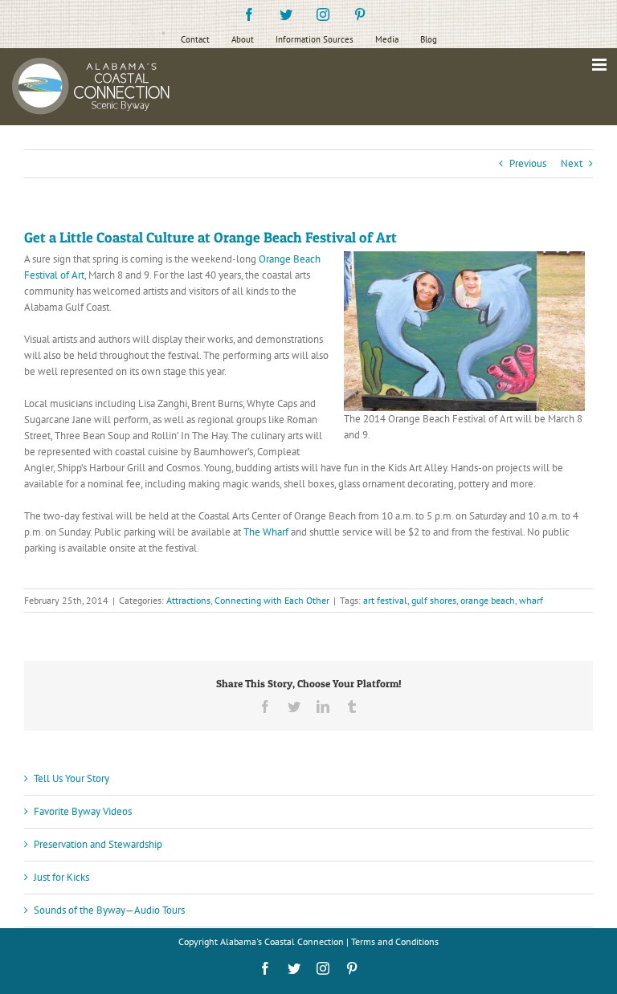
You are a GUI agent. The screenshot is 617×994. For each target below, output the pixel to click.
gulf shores (433, 600)
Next (571, 163)
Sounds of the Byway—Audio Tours (109, 910)
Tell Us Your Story (71, 778)
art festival (385, 600)
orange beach (487, 600)
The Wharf (265, 532)
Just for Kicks (61, 877)
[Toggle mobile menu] (600, 64)
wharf (531, 600)
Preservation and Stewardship (98, 844)
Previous (527, 163)
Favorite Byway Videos (83, 811)
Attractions (188, 600)
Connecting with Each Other (272, 600)
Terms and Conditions (395, 941)
